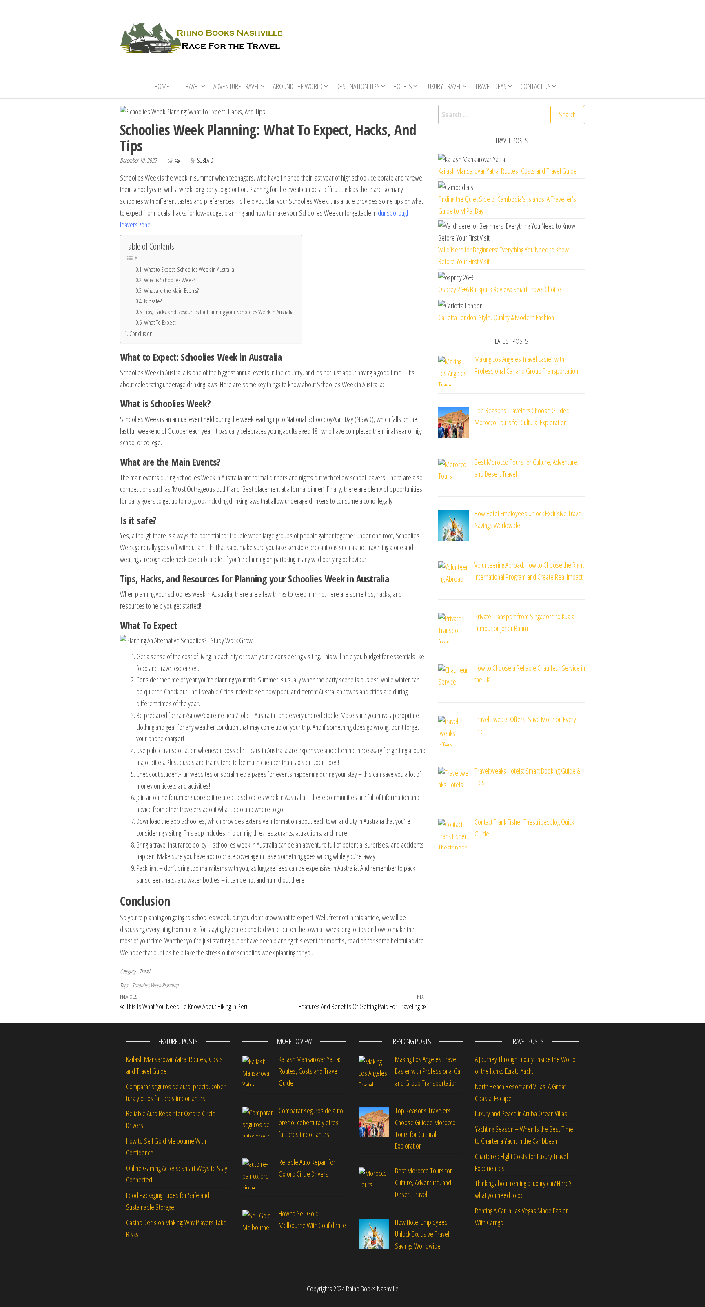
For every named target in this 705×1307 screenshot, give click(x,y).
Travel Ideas (491, 86)
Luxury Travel (443, 86)
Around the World (298, 86)
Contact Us (535, 86)
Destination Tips (358, 86)
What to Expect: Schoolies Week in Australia (189, 269)
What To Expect (159, 322)
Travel (191, 86)
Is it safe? (153, 301)
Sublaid (205, 160)
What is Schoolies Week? (169, 280)
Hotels (402, 86)
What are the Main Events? (171, 290)
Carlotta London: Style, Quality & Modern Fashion (496, 317)
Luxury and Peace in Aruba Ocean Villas (521, 1113)
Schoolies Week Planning (155, 985)
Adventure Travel (236, 86)
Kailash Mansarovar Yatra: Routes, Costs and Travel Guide (507, 171)
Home (161, 86)
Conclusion (141, 333)
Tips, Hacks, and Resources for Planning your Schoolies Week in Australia (219, 312)
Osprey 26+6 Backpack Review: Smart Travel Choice (499, 289)
